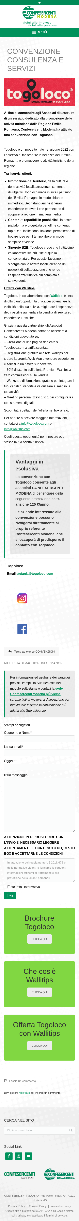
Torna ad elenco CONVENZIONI (34, 651)
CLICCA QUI (40, 939)
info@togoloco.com (35, 423)
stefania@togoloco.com (34, 573)
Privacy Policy (16, 1206)
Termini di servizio (56, 1215)
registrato (24, 1092)
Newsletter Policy (60, 1206)
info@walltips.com (17, 429)
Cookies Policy (38, 1206)
